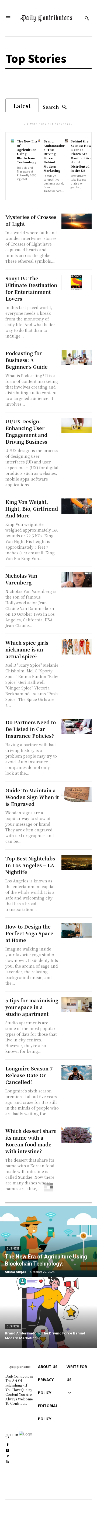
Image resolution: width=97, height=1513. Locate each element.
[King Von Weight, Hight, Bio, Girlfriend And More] (76, 506)
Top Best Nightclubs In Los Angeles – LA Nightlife (30, 865)
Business (13, 1248)
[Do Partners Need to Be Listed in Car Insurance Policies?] (76, 726)
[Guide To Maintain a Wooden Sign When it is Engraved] (76, 794)
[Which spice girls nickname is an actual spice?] (76, 646)
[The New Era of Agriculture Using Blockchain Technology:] (12, 140)
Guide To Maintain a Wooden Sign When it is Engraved (32, 797)
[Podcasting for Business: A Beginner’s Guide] (76, 357)
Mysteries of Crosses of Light (30, 220)
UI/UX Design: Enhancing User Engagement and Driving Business (26, 431)
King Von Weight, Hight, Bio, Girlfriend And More (31, 508)
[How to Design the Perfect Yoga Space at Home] (76, 930)
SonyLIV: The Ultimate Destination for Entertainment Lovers (31, 288)
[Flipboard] (7, 1449)
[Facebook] (7, 1444)
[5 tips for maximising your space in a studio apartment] (76, 1004)
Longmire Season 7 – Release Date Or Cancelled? (31, 1075)
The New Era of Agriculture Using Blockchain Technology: (27, 151)
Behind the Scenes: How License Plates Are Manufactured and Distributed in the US (81, 156)
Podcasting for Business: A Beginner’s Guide (26, 359)
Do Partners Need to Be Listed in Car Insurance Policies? (30, 729)
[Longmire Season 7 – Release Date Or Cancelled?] (76, 1072)
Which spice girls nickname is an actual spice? (26, 649)
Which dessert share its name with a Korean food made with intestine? (31, 1141)
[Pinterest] (7, 1455)
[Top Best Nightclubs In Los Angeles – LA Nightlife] (76, 862)
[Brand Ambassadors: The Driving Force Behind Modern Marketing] (39, 140)
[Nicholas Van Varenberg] (76, 579)
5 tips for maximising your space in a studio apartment (31, 1007)
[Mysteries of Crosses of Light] (76, 221)
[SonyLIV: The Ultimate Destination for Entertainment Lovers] (76, 282)
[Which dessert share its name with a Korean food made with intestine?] (76, 1135)
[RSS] (7, 1461)
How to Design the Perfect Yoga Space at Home (29, 933)
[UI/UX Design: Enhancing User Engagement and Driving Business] (76, 425)
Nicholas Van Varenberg (21, 579)
